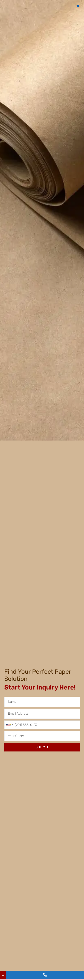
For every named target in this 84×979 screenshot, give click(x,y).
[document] (42, 489)
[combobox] (9, 725)
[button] (78, 6)
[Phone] (45, 975)
